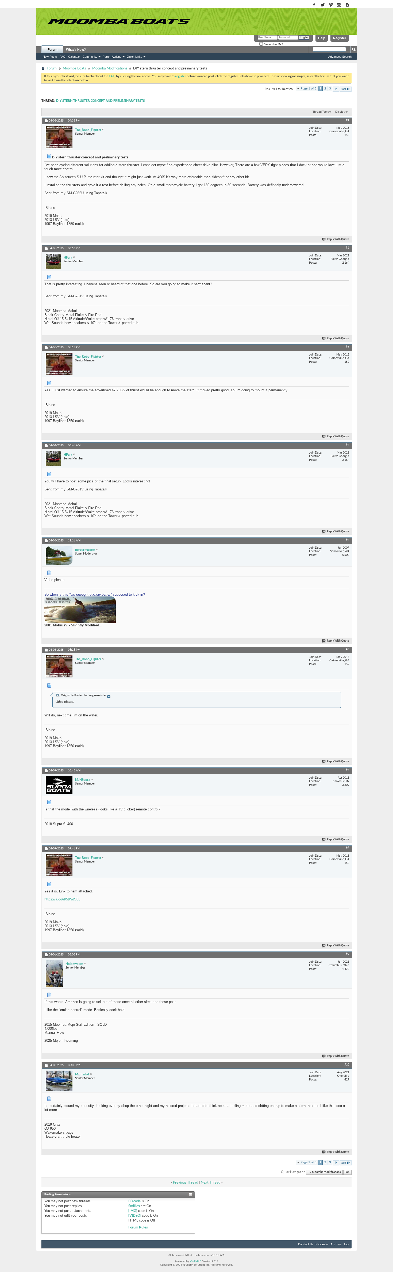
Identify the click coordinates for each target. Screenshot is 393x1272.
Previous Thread (185, 1182)
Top (347, 1172)
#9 (347, 954)
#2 (347, 247)
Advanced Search (340, 56)
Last (343, 89)
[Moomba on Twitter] (322, 5)
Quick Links (134, 56)
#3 (347, 347)
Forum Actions (112, 56)
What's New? (76, 50)
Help (321, 38)
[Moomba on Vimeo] (331, 5)
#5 (347, 540)
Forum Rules (138, 1227)
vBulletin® (196, 1261)
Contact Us (305, 1244)
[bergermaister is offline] (59, 555)
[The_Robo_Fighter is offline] (59, 137)
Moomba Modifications (109, 68)
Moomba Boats (74, 68)
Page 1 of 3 (309, 88)
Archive (335, 1244)
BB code (134, 1201)
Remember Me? (273, 44)
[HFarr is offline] (53, 261)
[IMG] (132, 1211)
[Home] (119, 21)
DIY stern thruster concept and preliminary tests (100, 101)
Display (340, 111)
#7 (347, 770)
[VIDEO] (134, 1216)
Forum (52, 50)
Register (339, 38)
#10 (346, 1064)
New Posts (50, 56)
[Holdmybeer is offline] (54, 973)
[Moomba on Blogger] (350, 5)
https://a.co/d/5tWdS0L (62, 899)
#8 (347, 848)
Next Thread (210, 1182)
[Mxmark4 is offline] (59, 1081)
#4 (347, 445)
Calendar (74, 56)
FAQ (63, 56)
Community (90, 56)
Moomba (321, 1244)
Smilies (134, 1206)
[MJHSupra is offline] (59, 785)
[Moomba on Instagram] (339, 5)
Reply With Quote (338, 239)
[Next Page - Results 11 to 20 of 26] (336, 89)
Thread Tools (321, 111)
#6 (347, 649)
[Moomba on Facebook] (314, 5)
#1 (347, 120)
